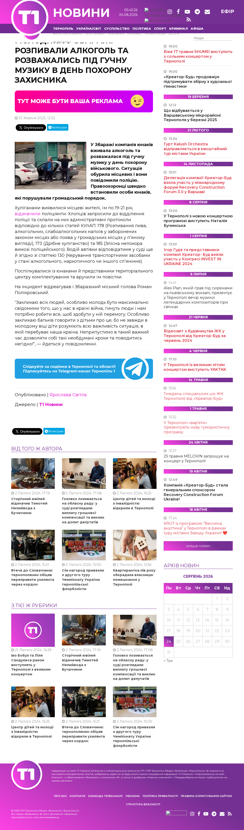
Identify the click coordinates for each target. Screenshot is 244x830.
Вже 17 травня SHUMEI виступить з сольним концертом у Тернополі (198, 56)
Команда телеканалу (105, 796)
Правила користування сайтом (206, 796)
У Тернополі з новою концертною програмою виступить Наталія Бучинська (198, 221)
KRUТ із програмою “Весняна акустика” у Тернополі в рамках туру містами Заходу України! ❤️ (195, 528)
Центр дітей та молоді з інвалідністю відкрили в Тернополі (134, 503)
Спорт (160, 28)
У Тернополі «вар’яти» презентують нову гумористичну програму (197, 427)
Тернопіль (63, 28)
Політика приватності (160, 796)
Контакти (77, 796)
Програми (93, 33)
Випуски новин (66, 33)
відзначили (28, 213)
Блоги (174, 33)
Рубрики (115, 33)
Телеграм (59, 127)
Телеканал (62, 42)
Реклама (133, 796)
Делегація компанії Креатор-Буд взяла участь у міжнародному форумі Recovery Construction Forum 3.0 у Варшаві (198, 185)
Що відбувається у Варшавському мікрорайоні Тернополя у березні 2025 (192, 115)
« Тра (168, 660)
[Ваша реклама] (84, 101)
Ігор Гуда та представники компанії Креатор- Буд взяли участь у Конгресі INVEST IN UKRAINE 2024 (193, 257)
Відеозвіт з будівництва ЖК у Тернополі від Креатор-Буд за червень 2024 (195, 336)
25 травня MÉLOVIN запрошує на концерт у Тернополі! (196, 458)
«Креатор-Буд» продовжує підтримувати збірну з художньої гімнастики (198, 82)
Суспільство (117, 28)
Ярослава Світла (68, 394)
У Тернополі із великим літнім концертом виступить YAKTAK (195, 367)
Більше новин (198, 546)
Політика (141, 28)
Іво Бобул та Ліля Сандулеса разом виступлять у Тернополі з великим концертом (31, 664)
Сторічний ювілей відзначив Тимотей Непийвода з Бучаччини (29, 506)
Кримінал (178, 28)
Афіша (197, 28)
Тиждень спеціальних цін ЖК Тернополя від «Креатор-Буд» (193, 396)
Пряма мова (155, 33)
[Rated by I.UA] (176, 814)
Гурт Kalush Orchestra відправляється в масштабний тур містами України (195, 149)
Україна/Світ (88, 28)
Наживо (134, 33)
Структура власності (143, 804)
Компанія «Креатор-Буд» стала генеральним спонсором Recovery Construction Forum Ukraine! (196, 492)
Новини (81, 12)
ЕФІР (227, 11)
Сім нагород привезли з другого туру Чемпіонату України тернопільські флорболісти (83, 579)
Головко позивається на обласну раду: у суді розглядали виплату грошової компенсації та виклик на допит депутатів (83, 510)
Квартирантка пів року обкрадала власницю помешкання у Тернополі (134, 577)
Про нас (60, 796)
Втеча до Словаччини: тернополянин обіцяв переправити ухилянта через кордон (32, 577)
